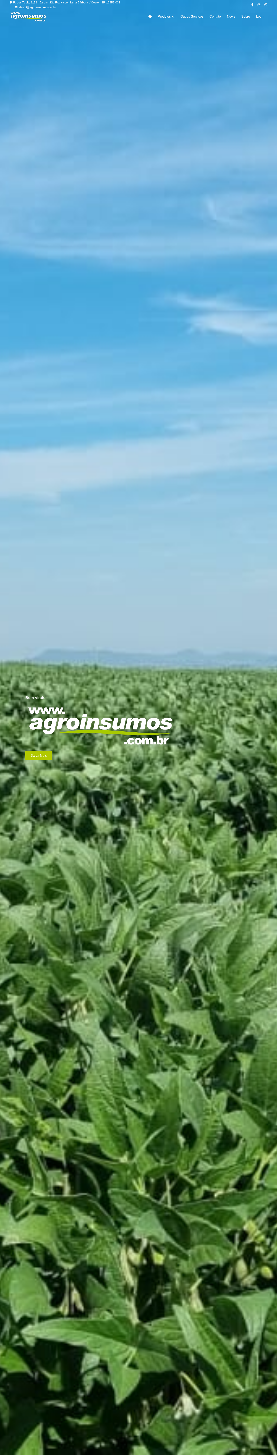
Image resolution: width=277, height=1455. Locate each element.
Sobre (245, 16)
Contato (215, 16)
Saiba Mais (39, 755)
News (231, 16)
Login (260, 16)
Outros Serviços (191, 16)
